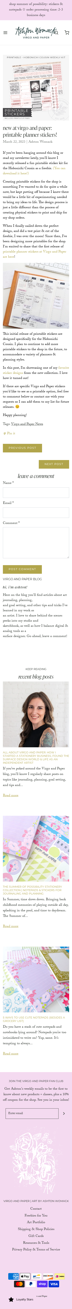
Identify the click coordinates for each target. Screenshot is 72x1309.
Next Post (54, 464)
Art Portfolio (36, 1223)
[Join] (64, 1113)
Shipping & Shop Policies (36, 1230)
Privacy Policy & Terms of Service (36, 1250)
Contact (36, 1209)
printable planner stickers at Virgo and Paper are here (34, 254)
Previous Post (22, 448)
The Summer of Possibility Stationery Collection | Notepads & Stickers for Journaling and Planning (32, 890)
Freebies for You (36, 1216)
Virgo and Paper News (27, 424)
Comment (11, 523)
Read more (10, 796)
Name (8, 483)
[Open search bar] (56, 32)
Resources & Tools (36, 1243)
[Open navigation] (5, 32)
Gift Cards (36, 1236)
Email (8, 503)
